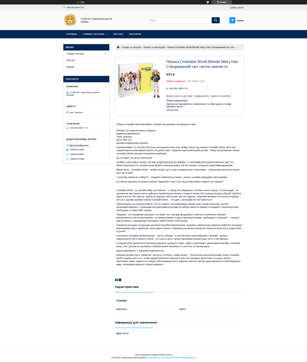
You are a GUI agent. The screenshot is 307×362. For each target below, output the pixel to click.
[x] (120, 280)
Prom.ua (168, 355)
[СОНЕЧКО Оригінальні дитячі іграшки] (70, 26)
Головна (71, 34)
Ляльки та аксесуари (154, 47)
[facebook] (116, 280)
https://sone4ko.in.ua (79, 145)
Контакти (135, 34)
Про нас (118, 34)
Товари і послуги (93, 34)
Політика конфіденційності (183, 358)
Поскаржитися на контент (158, 358)
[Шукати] (216, 20)
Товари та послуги (131, 47)
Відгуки (70, 66)
